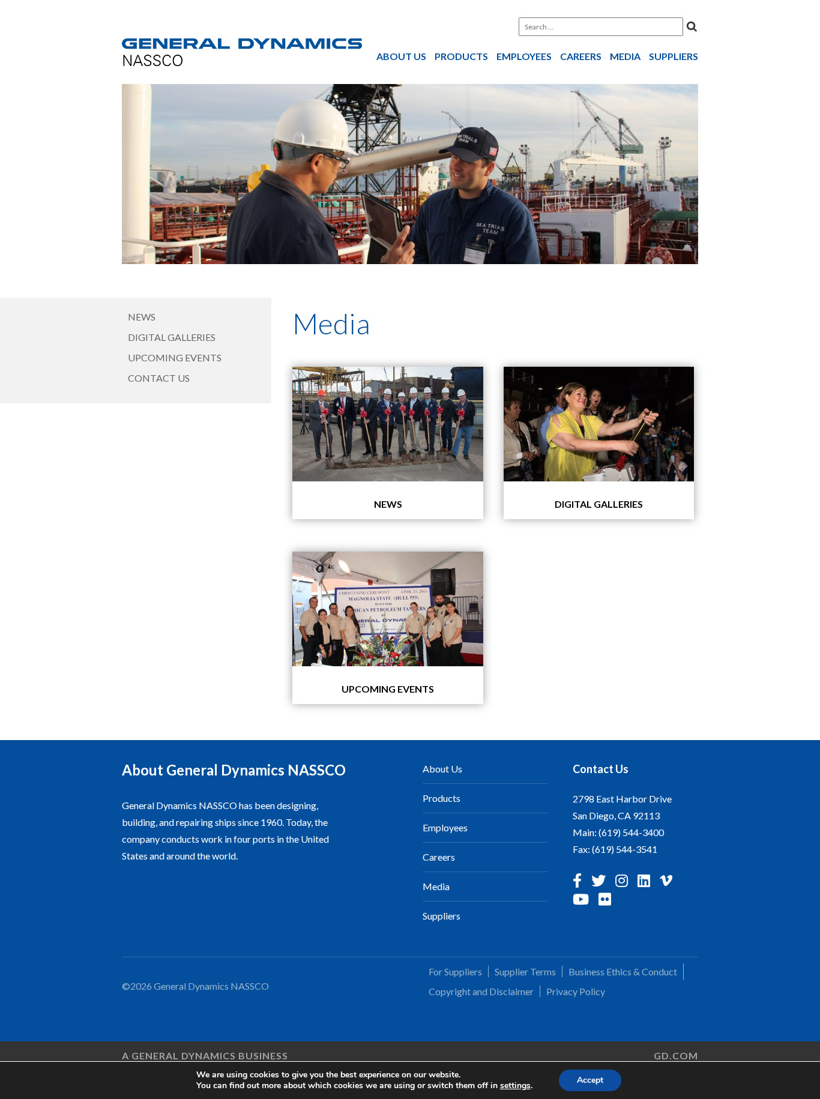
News (141, 316)
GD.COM (676, 1055)
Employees (524, 56)
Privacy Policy (575, 991)
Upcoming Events (175, 357)
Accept (590, 1080)
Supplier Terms (525, 971)
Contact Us (159, 378)
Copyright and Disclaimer (481, 991)
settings (515, 1085)
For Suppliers (455, 971)
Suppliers (673, 56)
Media (625, 56)
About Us (401, 56)
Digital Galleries (172, 337)
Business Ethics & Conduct (622, 971)
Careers (580, 56)
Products (461, 56)
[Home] (242, 54)
